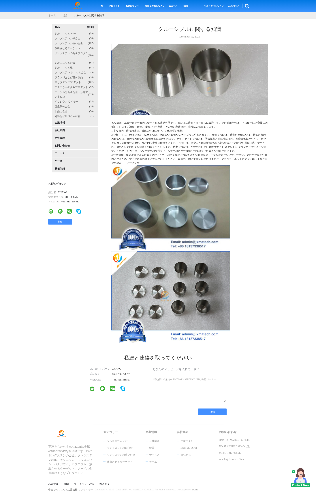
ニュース (173, 6)
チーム (153, 461)
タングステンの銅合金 (74, 38)
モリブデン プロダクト (74, 82)
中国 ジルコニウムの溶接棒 (62, 489)
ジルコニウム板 (74, 67)
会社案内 (60, 130)
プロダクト (114, 6)
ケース (58, 161)
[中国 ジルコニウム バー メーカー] (78, 6)
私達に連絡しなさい (154, 6)
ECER (195, 489)
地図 (66, 484)
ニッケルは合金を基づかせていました (74, 94)
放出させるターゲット (74, 48)
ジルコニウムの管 (74, 62)
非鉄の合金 (74, 111)
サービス (154, 454)
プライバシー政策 (84, 484)
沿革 (151, 448)
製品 (74, 27)
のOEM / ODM (188, 448)
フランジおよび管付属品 (74, 77)
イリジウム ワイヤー (74, 101)
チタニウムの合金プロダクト (74, 87)
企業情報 (60, 122)
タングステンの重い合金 (74, 43)
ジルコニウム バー (74, 33)
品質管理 (60, 138)
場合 (186, 6)
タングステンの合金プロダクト (74, 55)
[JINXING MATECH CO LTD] (94, 389)
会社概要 (154, 441)
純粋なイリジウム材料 (74, 116)
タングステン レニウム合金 (74, 72)
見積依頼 (60, 168)
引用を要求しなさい (214, 6)
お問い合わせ (62, 145)
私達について (132, 6)
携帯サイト (105, 484)
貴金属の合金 (74, 106)
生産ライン (186, 441)
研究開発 (185, 454)
